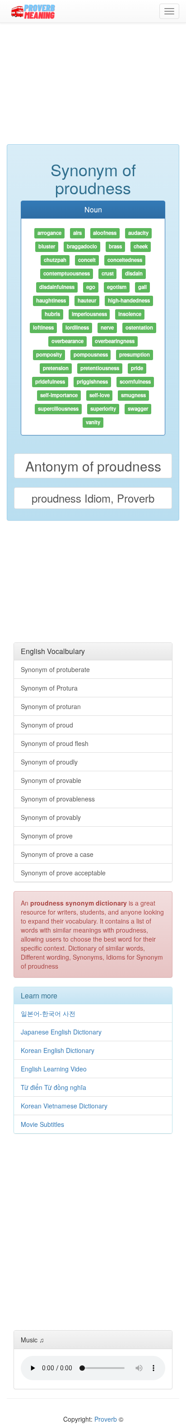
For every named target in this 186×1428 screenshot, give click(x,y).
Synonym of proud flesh (54, 743)
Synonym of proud (47, 724)
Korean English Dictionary (57, 1050)
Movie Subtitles (42, 1124)
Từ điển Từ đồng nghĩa (53, 1087)
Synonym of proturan (51, 706)
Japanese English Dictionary (61, 1031)
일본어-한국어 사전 (48, 1013)
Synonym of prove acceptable (63, 872)
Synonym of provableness (58, 798)
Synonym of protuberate (55, 669)
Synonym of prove (47, 835)
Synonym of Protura (49, 687)
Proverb (105, 1418)
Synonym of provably (51, 817)
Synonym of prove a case (57, 854)
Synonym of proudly (49, 761)
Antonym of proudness (93, 466)
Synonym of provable (51, 780)
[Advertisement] (93, 88)
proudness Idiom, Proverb (93, 498)
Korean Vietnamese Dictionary (64, 1105)
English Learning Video (54, 1068)
